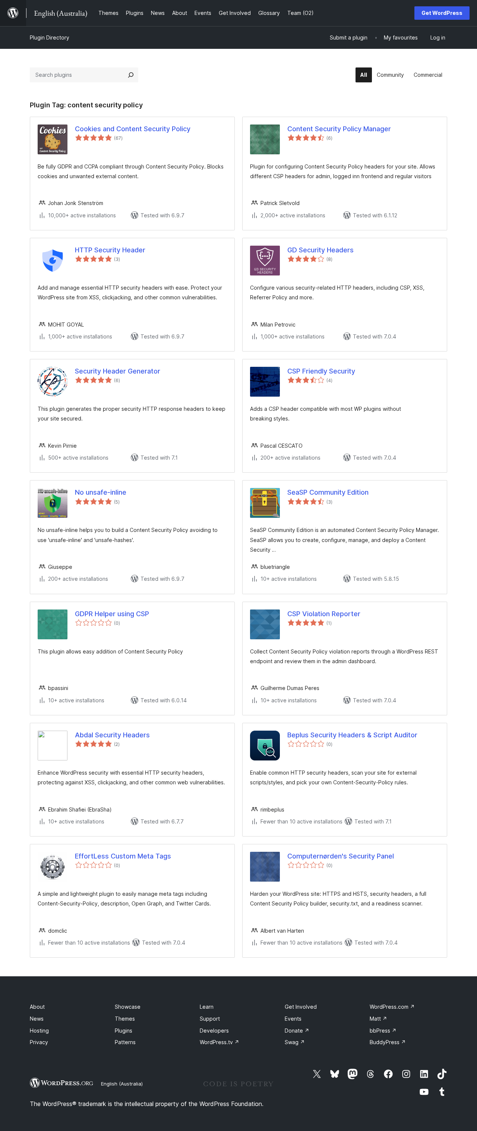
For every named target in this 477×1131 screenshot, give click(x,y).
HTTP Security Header (110, 250)
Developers (214, 1030)
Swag (295, 1042)
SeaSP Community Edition (328, 492)
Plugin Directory (49, 37)
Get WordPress (441, 13)
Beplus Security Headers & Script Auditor (352, 735)
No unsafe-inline (100, 492)
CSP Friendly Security (321, 371)
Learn (207, 1007)
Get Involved (301, 1007)
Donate (297, 1030)
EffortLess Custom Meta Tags (123, 856)
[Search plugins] (130, 74)
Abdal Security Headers (112, 735)
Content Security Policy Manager (339, 129)
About (37, 1007)
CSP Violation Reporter (323, 614)
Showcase (127, 1007)
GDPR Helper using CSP (112, 614)
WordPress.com (392, 1007)
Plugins (123, 1030)
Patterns (125, 1042)
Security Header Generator (117, 371)
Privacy (39, 1042)
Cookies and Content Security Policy (132, 129)
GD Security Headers (320, 250)
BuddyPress (388, 1042)
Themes (125, 1018)
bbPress (383, 1030)
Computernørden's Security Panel (340, 856)
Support (210, 1018)
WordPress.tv (219, 1042)
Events (293, 1018)
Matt (378, 1018)
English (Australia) (122, 1084)
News (37, 1018)
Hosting (39, 1030)
